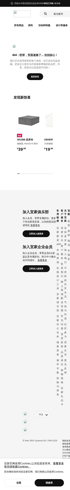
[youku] (26, 430)
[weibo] (26, 422)
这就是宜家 (65, 236)
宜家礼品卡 (62, 396)
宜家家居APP (59, 236)
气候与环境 (65, 310)
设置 (18, 482)
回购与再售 (58, 386)
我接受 (49, 482)
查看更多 (35, 225)
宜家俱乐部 (58, 302)
